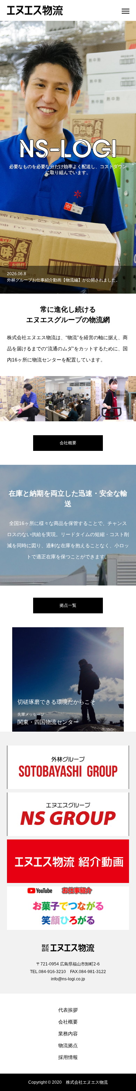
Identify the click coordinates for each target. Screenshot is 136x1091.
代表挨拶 (68, 1010)
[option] (68, 157)
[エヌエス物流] (61, 11)
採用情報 (68, 1057)
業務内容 (68, 1033)
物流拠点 (68, 1045)
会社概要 (68, 1022)
